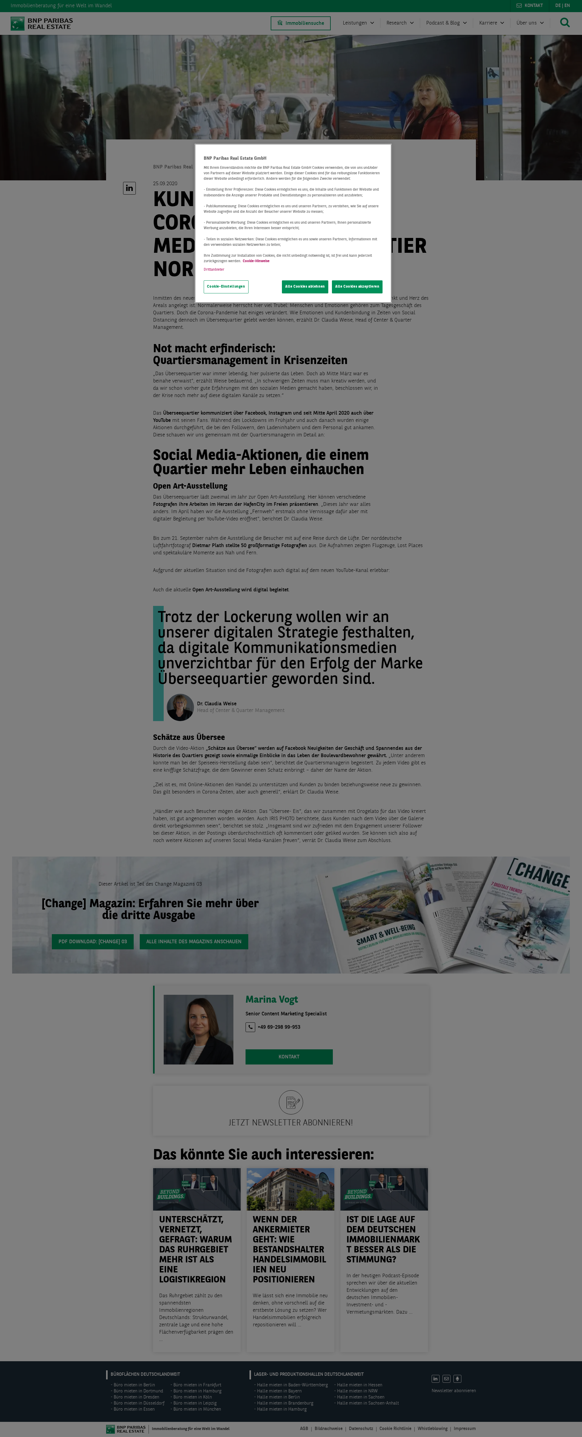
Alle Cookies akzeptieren (357, 287)
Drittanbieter (214, 270)
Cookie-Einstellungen (226, 287)
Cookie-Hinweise (256, 261)
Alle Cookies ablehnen (305, 287)
